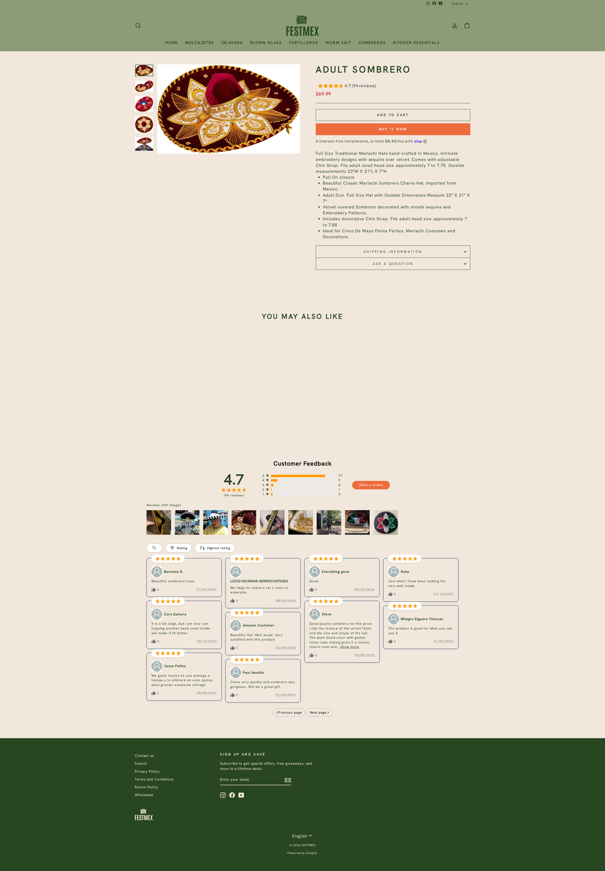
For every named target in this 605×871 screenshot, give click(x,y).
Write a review (371, 485)
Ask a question (393, 264)
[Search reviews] (154, 547)
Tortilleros (303, 42)
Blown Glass (266, 42)
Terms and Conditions (154, 779)
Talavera (232, 42)
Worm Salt (339, 42)
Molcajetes (199, 42)
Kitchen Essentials (416, 42)
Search (141, 763)
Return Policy (146, 787)
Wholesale (144, 795)
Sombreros (372, 42)
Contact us (144, 755)
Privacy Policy (147, 771)
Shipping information (393, 252)
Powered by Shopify (302, 853)
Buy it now (393, 129)
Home (171, 42)
